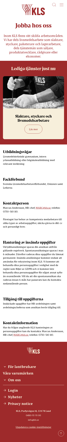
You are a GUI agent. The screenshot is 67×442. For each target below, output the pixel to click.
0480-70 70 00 (33, 415)
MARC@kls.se (43, 207)
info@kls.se (33, 419)
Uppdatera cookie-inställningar (33, 426)
